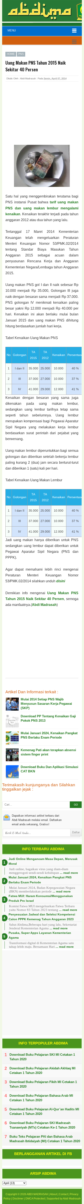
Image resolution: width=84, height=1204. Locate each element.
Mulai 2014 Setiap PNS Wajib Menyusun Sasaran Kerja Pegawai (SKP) (46, 703)
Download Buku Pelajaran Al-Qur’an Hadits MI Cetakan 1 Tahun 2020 (44, 1111)
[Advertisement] (39, 118)
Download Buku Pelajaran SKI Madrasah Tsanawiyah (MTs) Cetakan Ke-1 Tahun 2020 (42, 1125)
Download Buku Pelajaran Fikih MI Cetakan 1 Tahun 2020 (43, 1084)
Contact (63, 1194)
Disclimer (17, 1198)
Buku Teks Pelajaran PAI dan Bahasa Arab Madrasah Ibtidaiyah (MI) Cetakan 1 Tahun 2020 (44, 1139)
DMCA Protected (35, 1198)
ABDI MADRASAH (37, 1194)
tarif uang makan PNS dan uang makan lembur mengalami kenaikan (41, 208)
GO (76, 804)
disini (60, 581)
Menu (12, 30)
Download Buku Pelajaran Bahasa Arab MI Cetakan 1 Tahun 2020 (41, 1098)
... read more (69, 872)
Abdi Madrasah (44, 605)
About (53, 1194)
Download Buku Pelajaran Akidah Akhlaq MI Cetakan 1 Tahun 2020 (42, 1070)
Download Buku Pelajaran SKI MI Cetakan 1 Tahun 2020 (42, 1057)
